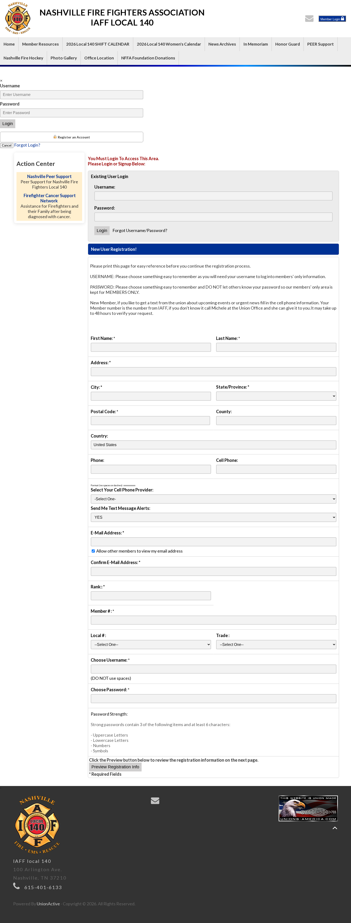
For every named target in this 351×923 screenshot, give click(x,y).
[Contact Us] (310, 19)
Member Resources (40, 44)
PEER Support (320, 44)
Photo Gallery (64, 57)
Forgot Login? (27, 145)
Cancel (6, 145)
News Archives (222, 44)
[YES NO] (213, 517)
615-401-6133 (43, 887)
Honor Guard (287, 44)
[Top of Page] (335, 828)
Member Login (330, 19)
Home (9, 44)
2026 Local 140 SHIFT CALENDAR (97, 44)
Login (7, 123)
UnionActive (48, 903)
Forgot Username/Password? (139, 230)
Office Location (99, 57)
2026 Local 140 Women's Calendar (169, 44)
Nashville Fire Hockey (23, 57)
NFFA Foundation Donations (148, 57)
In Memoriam (255, 44)
